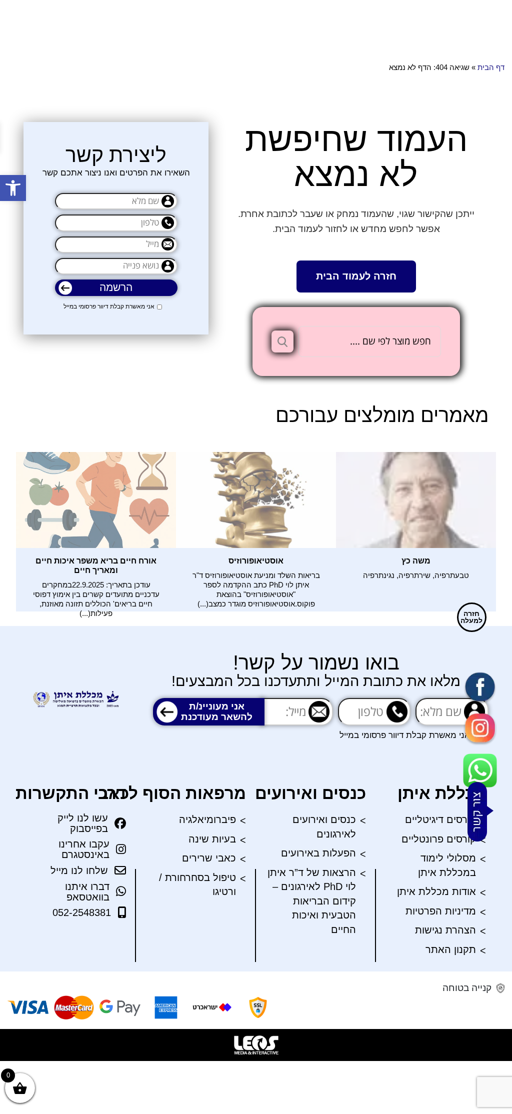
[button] (13, 188)
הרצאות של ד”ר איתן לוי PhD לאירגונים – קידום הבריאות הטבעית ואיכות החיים (312, 901)
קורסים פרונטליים (439, 839)
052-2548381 (81, 912)
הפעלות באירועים (318, 853)
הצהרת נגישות (445, 930)
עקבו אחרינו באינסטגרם (84, 849)
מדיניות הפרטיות (441, 911)
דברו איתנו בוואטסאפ (87, 892)
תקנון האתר (451, 949)
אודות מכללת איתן (436, 891)
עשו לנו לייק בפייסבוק (83, 823)
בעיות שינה (212, 839)
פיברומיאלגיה (207, 819)
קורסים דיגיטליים (440, 819)
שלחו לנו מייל (79, 870)
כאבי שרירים (209, 858)
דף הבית (491, 67)
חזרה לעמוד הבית (356, 276)
